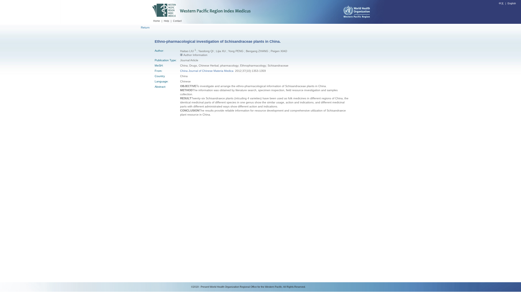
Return (145, 27)
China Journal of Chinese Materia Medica (206, 70)
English (512, 3)
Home (156, 21)
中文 (501, 3)
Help (166, 21)
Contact (177, 21)
